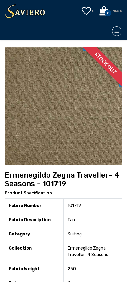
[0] (104, 11)
